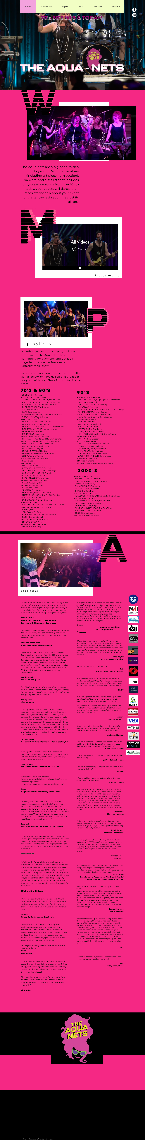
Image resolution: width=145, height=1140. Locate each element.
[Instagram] (134, 15)
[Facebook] (134, 10)
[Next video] (113, 245)
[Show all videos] (80, 268)
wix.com (50, 1139)
